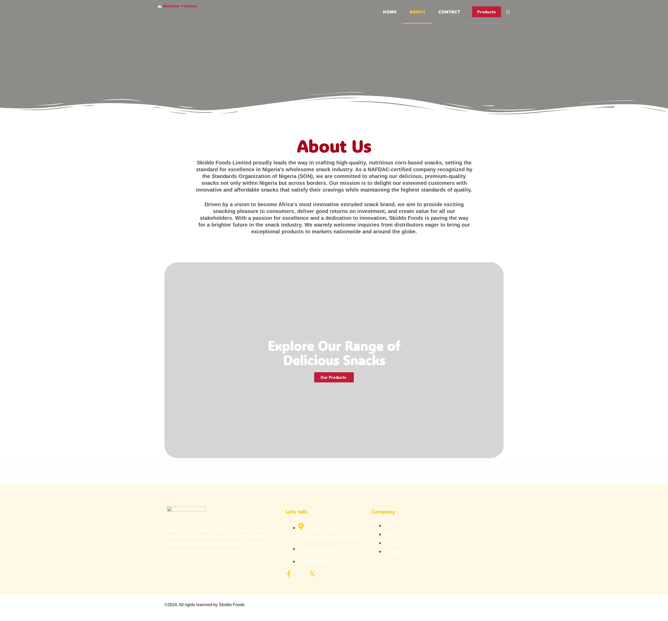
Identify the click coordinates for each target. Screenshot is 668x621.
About (417, 11)
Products (486, 11)
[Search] (508, 12)
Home (390, 11)
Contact (449, 11)
